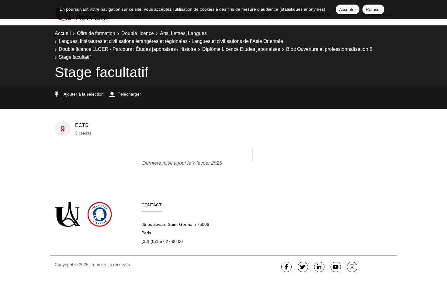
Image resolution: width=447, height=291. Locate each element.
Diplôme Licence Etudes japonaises (241, 49)
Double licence (137, 33)
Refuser (373, 9)
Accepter (347, 9)
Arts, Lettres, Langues (183, 33)
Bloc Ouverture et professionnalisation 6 (329, 49)
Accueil (63, 33)
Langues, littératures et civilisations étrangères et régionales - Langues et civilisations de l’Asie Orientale (171, 41)
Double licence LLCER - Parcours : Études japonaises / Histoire (127, 49)
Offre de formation (96, 33)
